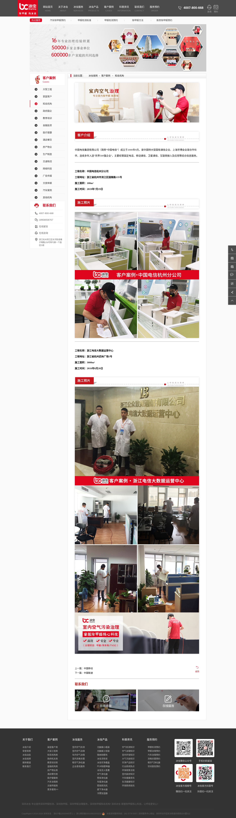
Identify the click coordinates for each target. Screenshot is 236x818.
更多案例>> (52, 789)
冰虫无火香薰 (103, 770)
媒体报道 (26, 762)
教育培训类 (52, 762)
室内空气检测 (78, 747)
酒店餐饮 (47, 139)
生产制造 (47, 154)
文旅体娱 (47, 183)
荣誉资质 (26, 751)
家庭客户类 (52, 747)
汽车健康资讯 (128, 778)
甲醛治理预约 (154, 751)
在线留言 (43, 226)
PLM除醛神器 (103, 766)
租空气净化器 (78, 762)
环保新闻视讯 (128, 785)
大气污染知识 (128, 758)
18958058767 (46, 220)
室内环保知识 (128, 755)
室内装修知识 (128, 774)
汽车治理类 (52, 782)
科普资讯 (124, 8)
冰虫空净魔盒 (103, 762)
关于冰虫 (63, 8)
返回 (197, 671)
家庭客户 (47, 96)
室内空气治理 (78, 751)
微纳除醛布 (102, 755)
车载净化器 (102, 782)
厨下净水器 (102, 789)
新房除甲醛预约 (164, 20)
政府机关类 (52, 758)
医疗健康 (47, 132)
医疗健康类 (52, 778)
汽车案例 (47, 190)
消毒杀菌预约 (154, 758)
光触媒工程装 (103, 751)
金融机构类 (52, 766)
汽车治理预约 (154, 755)
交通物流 (47, 161)
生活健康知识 (128, 782)
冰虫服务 (78, 8)
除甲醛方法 (137, 20)
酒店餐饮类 (52, 774)
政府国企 (47, 111)
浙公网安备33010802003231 (89, 814)
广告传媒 (47, 175)
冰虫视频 (26, 758)
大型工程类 (52, 751)
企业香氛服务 (78, 766)
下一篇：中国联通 (84, 673)
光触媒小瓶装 (103, 747)
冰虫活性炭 (102, 758)
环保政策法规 (128, 770)
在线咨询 (43, 233)
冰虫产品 (93, 8)
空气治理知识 (128, 751)
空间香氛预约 (154, 766)
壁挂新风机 (102, 785)
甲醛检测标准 (84, 20)
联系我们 (139, 8)
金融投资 (47, 125)
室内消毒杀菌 (78, 758)
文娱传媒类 (52, 785)
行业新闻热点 (128, 766)
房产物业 (47, 147)
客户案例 (109, 8)
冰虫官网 (93, 75)
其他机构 (47, 197)
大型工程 (47, 89)
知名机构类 (52, 755)
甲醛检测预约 (111, 20)
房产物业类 (52, 770)
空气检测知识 (128, 747)
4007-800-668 (46, 213)
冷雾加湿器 (102, 793)
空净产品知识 (128, 762)
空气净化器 (102, 774)
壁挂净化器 (102, 778)
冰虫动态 (26, 755)
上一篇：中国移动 (84, 668)
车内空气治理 (78, 755)
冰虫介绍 (26, 747)
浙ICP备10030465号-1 (63, 814)
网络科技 (47, 168)
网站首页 (48, 8)
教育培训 (47, 118)
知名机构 (47, 103)
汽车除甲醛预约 (58, 20)
